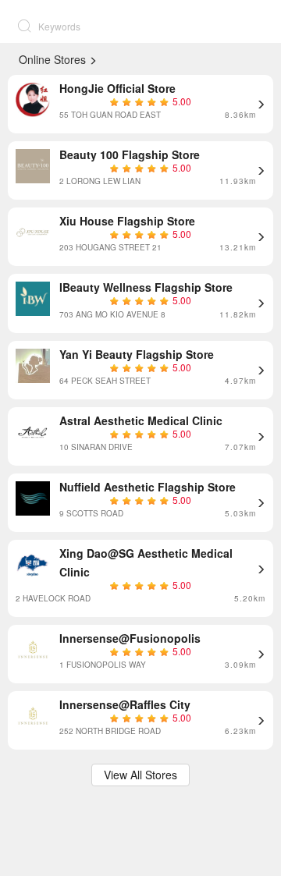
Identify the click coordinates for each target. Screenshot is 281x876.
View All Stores (140, 774)
